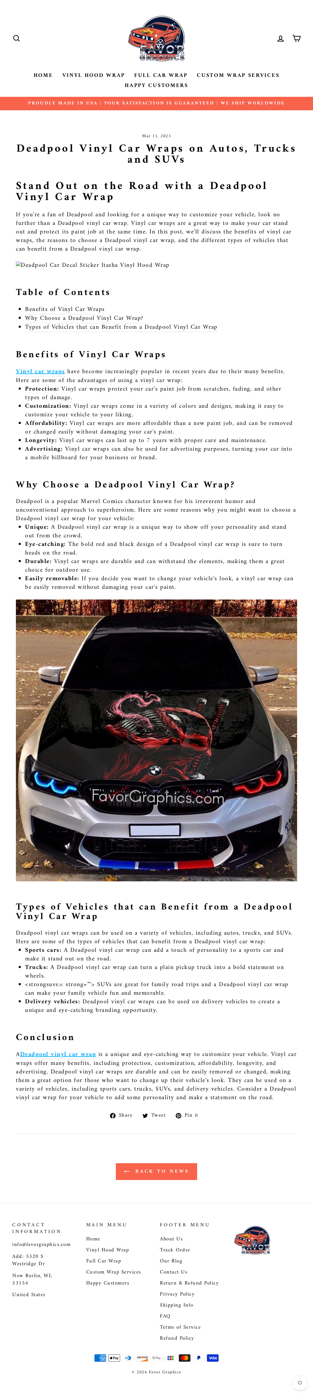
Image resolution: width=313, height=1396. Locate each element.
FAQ (165, 1316)
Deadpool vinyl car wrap (58, 1054)
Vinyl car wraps (40, 372)
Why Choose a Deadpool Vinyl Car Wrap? (84, 318)
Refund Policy (177, 1338)
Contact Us (173, 1272)
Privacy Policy (177, 1294)
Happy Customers (156, 85)
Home (43, 75)
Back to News (160, 1171)
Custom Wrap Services (238, 75)
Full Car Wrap (161, 75)
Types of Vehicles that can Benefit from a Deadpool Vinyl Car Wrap (121, 327)
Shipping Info (176, 1305)
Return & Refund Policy (189, 1283)
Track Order (175, 1250)
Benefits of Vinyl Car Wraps (65, 309)
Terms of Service (180, 1327)
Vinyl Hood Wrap (93, 75)
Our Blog (171, 1261)
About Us (171, 1239)
